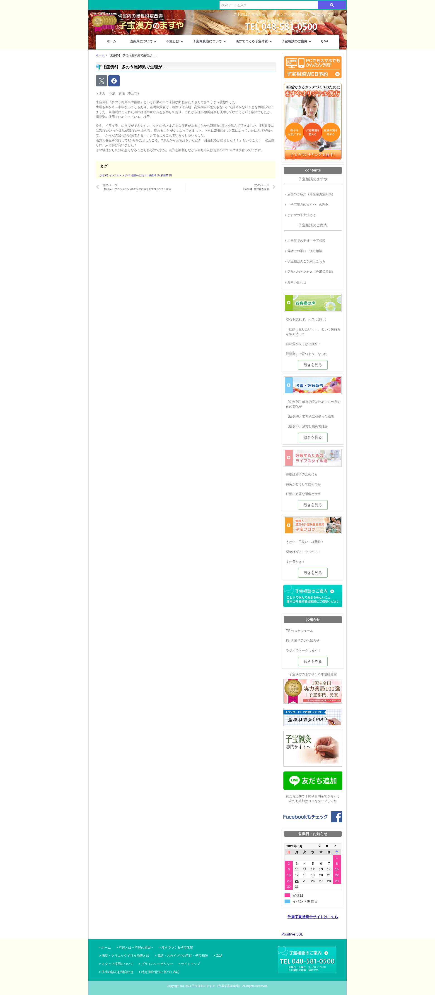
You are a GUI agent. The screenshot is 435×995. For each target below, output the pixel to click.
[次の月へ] (337, 846)
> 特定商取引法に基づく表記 (159, 972)
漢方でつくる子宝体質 (252, 41)
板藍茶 (166, 175)
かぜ (103, 175)
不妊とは (172, 41)
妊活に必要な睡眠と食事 (303, 494)
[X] (101, 80)
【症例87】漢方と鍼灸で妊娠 (307, 426)
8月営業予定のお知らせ (302, 640)
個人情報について (316, 14)
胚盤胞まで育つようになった (306, 354)
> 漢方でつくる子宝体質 (176, 947)
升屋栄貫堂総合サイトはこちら (313, 917)
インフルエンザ (119, 175)
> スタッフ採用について (116, 964)
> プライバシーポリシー (156, 964)
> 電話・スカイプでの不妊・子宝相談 (181, 955)
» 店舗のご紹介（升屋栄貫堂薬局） (310, 194)
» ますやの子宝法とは (300, 215)
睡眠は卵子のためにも (302, 474)
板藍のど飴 (139, 175)
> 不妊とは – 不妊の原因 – (134, 947)
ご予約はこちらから (249, 14)
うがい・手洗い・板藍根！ (305, 542)
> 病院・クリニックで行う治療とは (124, 955)
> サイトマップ (189, 964)
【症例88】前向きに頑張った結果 (310, 416)
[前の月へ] (321, 846)
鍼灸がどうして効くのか (303, 484)
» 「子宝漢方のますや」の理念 (307, 204)
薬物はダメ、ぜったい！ (303, 552)
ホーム (111, 41)
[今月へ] (329, 846)
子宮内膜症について (207, 41)
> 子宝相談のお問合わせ (116, 972)
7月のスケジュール (299, 631)
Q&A (324, 41)
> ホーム (104, 947)
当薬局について (141, 41)
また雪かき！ (295, 562)
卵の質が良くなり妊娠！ (303, 344)
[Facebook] (114, 80)
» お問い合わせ (295, 282)
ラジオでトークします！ (303, 650)
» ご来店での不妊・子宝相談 (305, 240)
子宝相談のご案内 (294, 41)
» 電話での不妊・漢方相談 (303, 251)
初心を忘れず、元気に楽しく (306, 319)
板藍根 (154, 175)
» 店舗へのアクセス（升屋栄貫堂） (310, 272)
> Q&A (217, 955)
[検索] (332, 5)
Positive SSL (292, 934)
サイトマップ (284, 14)
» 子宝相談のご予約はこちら (305, 261)
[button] (313, 365)
